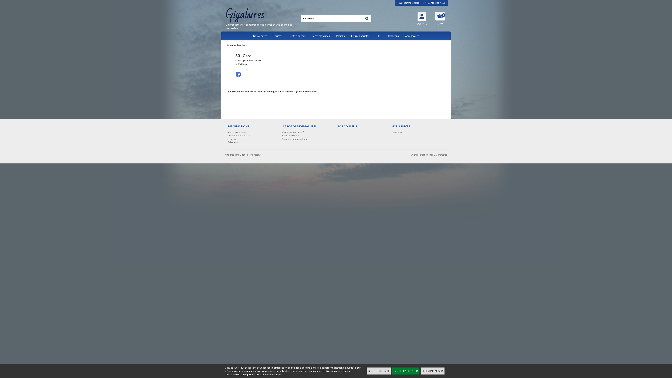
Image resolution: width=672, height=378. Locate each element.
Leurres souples (360, 35)
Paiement (232, 142)
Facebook (397, 132)
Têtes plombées (321, 35)
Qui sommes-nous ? (293, 132)
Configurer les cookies (294, 138)
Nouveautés (260, 35)
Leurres (278, 35)
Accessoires (412, 35)
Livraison (232, 138)
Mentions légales (236, 132)
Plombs (340, 35)
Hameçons (393, 35)
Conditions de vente (238, 135)
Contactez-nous (291, 135)
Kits (378, 35)
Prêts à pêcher (297, 35)
